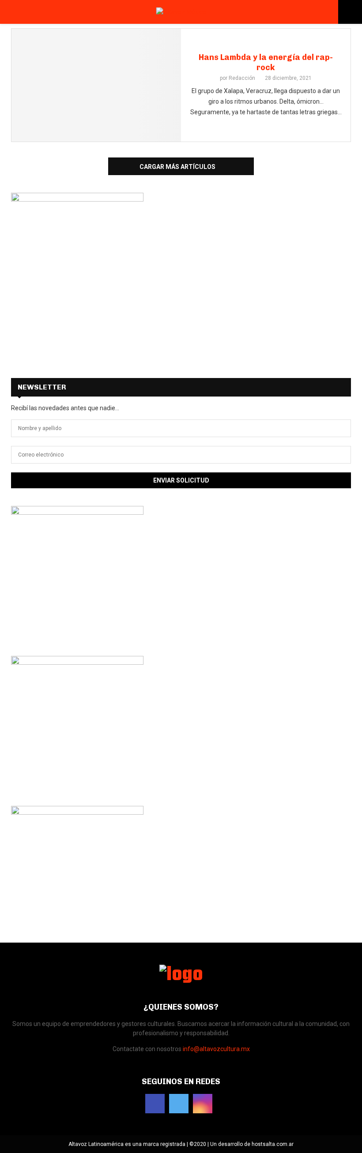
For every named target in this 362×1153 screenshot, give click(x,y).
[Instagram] (202, 1103)
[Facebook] (155, 1103)
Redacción (242, 78)
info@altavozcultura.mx (216, 1048)
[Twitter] (179, 1103)
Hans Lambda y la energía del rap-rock (266, 62)
